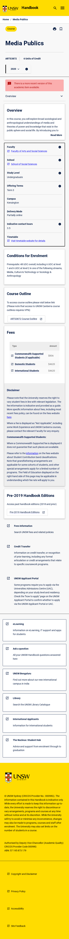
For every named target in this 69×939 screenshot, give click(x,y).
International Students (27, 370)
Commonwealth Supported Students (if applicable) (29, 355)
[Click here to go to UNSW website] (10, 10)
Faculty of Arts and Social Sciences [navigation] (29, 151)
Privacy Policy (18, 891)
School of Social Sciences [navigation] (24, 164)
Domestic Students (25, 364)
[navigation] (26, 318)
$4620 (51, 364)
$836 (51, 355)
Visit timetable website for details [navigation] (28, 240)
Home (6, 19)
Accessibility (17, 908)
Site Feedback (18, 926)
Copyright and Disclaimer (24, 874)
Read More (56, 135)
